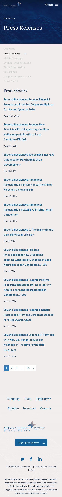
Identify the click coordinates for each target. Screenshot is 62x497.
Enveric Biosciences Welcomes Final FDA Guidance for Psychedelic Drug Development (29, 159)
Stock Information (14, 67)
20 (28, 368)
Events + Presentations (17, 62)
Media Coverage (13, 58)
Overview (9, 49)
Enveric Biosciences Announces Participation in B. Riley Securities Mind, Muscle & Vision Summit (28, 184)
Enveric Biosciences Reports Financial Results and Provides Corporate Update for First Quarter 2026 (28, 314)
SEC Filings (10, 71)
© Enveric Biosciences (19, 466)
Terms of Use (40, 466)
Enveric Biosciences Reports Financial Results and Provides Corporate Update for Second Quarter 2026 (28, 104)
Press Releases (12, 53)
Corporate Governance (17, 76)
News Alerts (11, 81)
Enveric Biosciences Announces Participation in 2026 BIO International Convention (28, 209)
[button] (51, 4)
